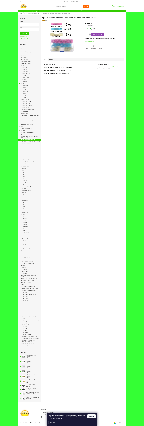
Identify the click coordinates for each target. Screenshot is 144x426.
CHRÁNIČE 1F (25, 85)
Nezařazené (23, 348)
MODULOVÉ (24, 158)
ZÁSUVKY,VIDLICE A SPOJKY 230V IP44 (31, 338)
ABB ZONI (25, 305)
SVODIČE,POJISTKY (25, 99)
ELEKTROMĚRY (24, 57)
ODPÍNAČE (24, 81)
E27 (23, 172)
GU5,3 (24, 210)
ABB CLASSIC (25, 297)
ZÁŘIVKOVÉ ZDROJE (26, 190)
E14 (23, 174)
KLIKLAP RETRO (26, 303)
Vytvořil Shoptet (120, 423)
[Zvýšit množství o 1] (90, 33)
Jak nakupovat (64, 1)
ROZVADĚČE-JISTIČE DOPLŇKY (27, 132)
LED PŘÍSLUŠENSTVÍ (26, 186)
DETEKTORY (23, 55)
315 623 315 (45, 415)
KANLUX (24, 229)
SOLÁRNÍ (24, 235)
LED (23, 170)
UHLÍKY (22, 284)
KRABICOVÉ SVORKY (26, 255)
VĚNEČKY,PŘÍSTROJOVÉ (27, 261)
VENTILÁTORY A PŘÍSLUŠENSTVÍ (28, 287)
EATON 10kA (25, 71)
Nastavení (52, 422)
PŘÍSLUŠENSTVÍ (25, 245)
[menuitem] (22, 11)
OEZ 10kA (24, 75)
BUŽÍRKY (24, 146)
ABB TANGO (25, 301)
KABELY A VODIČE (24, 112)
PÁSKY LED (25, 180)
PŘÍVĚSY (24, 319)
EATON (24, 87)
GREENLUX (25, 227)
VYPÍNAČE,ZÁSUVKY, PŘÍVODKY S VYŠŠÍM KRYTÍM (29, 323)
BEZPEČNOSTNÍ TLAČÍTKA (26, 53)
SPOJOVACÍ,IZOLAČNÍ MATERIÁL (28, 140)
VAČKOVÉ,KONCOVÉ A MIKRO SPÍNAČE (30, 321)
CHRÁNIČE (23, 83)
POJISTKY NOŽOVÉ (26, 103)
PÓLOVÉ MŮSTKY (26, 257)
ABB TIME (25, 293)
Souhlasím (91, 416)
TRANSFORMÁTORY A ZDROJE (27, 280)
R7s (23, 208)
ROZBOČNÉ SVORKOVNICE (28, 263)
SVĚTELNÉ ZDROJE (25, 166)
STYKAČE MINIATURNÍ (27, 164)
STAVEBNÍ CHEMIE (24, 154)
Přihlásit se (24, 33)
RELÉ (22, 126)
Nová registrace (23, 36)
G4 (23, 184)
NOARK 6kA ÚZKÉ (26, 73)
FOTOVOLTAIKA (24, 59)
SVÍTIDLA (23, 214)
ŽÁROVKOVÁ (25, 239)
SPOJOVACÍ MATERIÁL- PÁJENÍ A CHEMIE (31, 142)
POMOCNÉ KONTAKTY (27, 77)
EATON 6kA (24, 69)
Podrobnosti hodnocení (59, 20)
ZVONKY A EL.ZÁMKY (25, 346)
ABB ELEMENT (26, 313)
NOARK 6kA (24, 67)
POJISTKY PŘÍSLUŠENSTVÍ (28, 110)
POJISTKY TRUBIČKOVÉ (27, 105)
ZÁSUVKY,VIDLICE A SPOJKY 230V (29, 336)
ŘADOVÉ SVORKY (26, 259)
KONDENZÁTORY (24, 114)
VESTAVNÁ (25, 223)
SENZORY (23, 134)
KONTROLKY (25, 212)
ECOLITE (25, 225)
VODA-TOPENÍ (25, 271)
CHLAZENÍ (24, 267)
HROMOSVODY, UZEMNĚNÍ (26, 61)
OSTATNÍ (24, 97)
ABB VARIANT (25, 332)
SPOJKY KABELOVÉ (26, 152)
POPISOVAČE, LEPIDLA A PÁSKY (27, 121)
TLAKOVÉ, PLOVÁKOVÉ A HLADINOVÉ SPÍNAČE (29, 276)
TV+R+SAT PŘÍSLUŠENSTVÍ (27, 282)
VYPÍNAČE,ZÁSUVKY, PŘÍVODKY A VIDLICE (29, 288)
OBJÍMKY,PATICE (26, 247)
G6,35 (24, 206)
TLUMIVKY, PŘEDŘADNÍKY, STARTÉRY (29, 278)
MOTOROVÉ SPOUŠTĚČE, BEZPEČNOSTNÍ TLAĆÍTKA (30, 116)
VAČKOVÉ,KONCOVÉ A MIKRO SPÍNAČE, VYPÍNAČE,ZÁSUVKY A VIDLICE (29, 123)
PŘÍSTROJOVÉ (25, 160)
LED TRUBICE (25, 182)
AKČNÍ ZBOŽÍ (23, 47)
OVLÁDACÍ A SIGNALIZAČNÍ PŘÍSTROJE (29, 119)
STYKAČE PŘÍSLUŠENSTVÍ (27, 162)
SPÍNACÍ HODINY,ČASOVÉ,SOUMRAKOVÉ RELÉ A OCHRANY (29, 137)
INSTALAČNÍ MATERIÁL (25, 63)
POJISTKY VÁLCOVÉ (26, 101)
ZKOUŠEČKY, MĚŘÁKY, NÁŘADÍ (27, 344)
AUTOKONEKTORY (26, 144)
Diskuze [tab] (51, 59)
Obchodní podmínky (75, 1)
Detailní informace (89, 41)
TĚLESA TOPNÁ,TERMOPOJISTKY (28, 251)
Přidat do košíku (98, 34)
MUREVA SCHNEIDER (27, 334)
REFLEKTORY (25, 220)
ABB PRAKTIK (26, 326)
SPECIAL (24, 168)
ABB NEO (25, 307)
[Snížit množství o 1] (90, 35)
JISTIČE (22, 65)
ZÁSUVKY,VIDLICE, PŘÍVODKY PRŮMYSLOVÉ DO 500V (28, 341)
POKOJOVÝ (24, 269)
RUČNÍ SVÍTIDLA (26, 233)
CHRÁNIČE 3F (25, 91)
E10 (23, 198)
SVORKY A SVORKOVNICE (26, 253)
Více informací (59, 418)
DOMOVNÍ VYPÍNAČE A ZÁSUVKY (29, 291)
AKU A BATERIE (24, 51)
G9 (23, 178)
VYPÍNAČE (24, 79)
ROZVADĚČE (23, 130)
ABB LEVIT (25, 311)
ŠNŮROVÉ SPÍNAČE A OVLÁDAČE (29, 317)
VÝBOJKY (24, 188)
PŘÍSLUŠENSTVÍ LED (27, 249)
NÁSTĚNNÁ (25, 219)
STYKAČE (23, 156)
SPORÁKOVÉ (25, 273)
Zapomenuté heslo (24, 38)
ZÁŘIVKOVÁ (24, 237)
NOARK (24, 89)
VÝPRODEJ (23, 49)
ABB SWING (25, 299)
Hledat (86, 6)
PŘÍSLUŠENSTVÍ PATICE (27, 128)
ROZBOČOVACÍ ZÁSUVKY (28, 309)
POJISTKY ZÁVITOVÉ (26, 108)
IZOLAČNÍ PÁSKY (25, 148)
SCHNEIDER (25, 315)
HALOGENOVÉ (25, 200)
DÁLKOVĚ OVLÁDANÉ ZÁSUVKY (29, 295)
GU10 (24, 176)
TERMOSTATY (24, 265)
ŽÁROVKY (24, 192)
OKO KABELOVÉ (25, 150)
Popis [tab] (45, 59)
